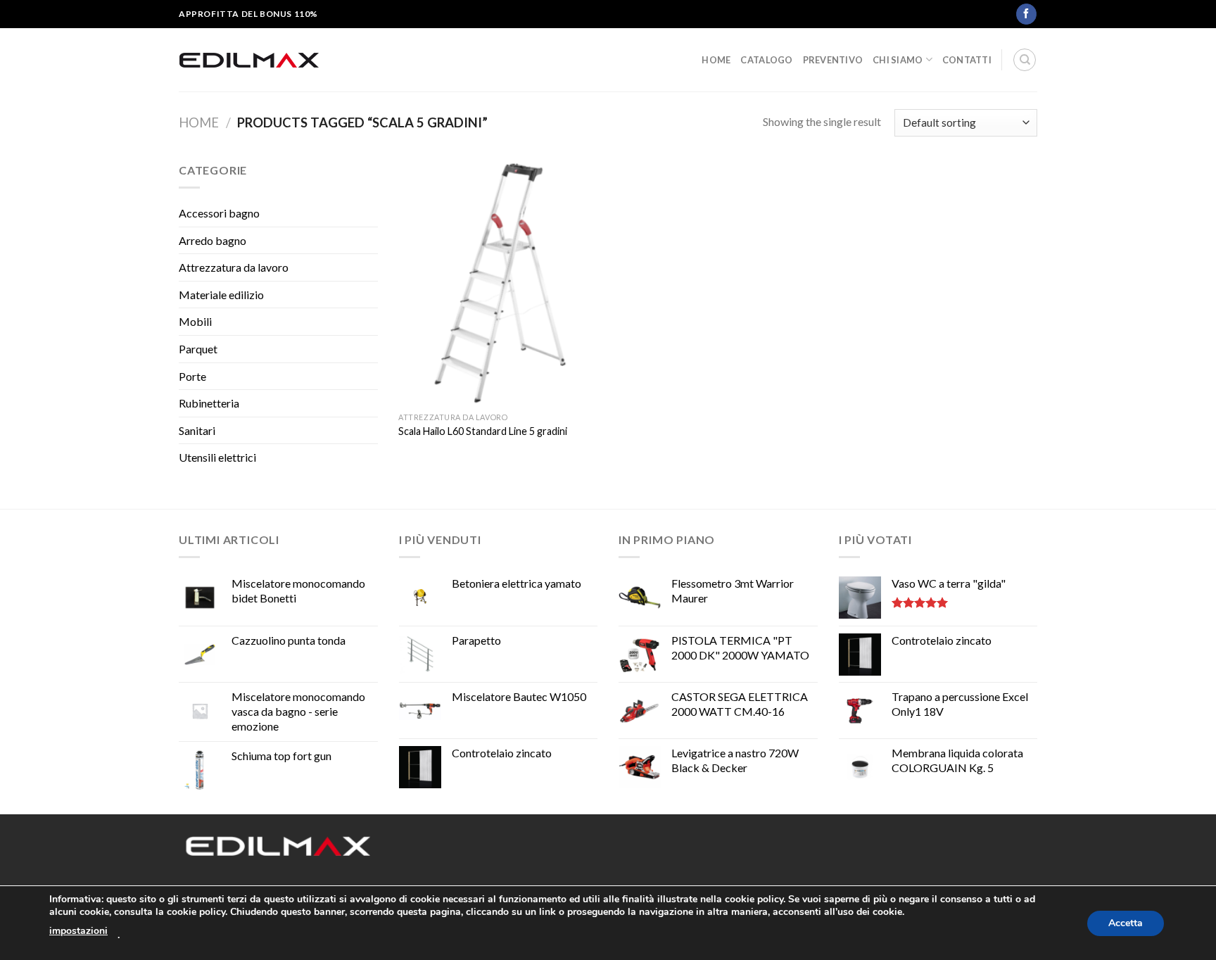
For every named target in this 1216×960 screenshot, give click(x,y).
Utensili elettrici (217, 457)
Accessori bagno (219, 213)
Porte (192, 376)
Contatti (967, 59)
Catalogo (766, 59)
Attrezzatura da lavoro (234, 267)
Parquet (198, 348)
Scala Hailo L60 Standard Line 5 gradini (482, 431)
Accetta (1125, 923)
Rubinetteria (209, 403)
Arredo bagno (212, 240)
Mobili (195, 321)
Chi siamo (898, 59)
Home (716, 59)
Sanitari (197, 430)
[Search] (1024, 60)
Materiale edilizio (221, 294)
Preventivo (833, 59)
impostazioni (78, 930)
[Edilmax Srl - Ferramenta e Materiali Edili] (249, 60)
